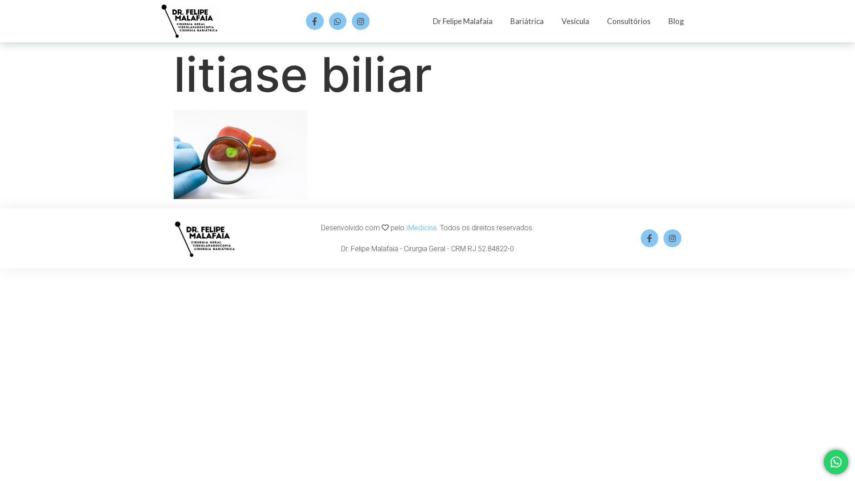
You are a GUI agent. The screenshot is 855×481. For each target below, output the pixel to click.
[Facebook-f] (315, 21)
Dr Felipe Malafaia (463, 21)
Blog (676, 21)
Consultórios (629, 21)
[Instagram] (361, 21)
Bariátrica (527, 21)
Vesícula (575, 21)
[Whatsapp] (338, 21)
